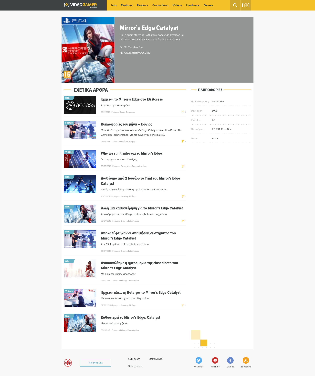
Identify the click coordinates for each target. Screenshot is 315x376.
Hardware (192, 5)
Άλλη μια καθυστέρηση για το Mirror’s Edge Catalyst (142, 208)
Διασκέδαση (160, 5)
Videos (177, 5)
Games (208, 5)
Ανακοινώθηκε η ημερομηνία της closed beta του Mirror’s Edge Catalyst (139, 265)
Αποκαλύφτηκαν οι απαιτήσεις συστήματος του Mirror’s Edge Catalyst (138, 235)
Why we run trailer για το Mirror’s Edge (131, 153)
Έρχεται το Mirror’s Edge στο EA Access (132, 99)
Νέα (114, 5)
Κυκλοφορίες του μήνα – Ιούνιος (126, 124)
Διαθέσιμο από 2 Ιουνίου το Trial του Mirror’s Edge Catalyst (140, 180)
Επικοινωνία (155, 359)
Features (127, 5)
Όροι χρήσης (135, 366)
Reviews (142, 5)
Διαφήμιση (134, 359)
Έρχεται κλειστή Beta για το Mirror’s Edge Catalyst (141, 292)
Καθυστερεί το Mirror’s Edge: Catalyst (130, 317)
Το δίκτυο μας (95, 362)
